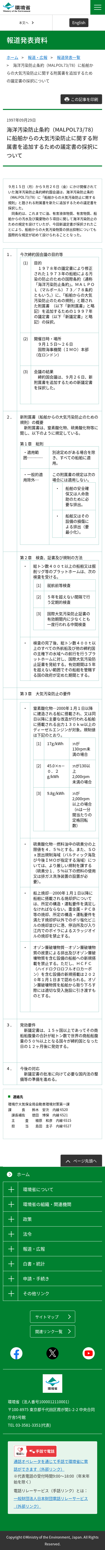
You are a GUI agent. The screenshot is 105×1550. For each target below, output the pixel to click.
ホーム (12, 57)
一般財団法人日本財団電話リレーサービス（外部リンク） (51, 1502)
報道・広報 (37, 57)
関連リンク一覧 (49, 1331)
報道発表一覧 (68, 57)
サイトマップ (47, 1317)
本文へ (24, 22)
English (78, 22)
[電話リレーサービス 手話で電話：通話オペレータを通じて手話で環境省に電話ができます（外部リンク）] (52, 1451)
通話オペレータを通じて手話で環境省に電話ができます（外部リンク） (51, 1465)
